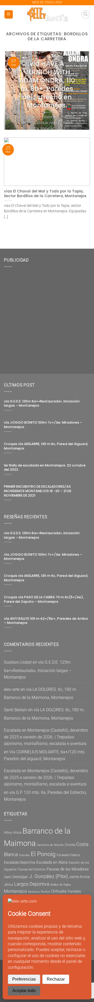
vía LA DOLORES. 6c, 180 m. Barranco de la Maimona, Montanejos (40, 693)
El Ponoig (43, 854)
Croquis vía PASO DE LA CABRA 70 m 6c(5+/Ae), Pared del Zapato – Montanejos (44, 599)
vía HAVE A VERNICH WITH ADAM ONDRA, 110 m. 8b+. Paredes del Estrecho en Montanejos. (47, 85)
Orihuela (59, 891)
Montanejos (15, 891)
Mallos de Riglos (60, 884)
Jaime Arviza (79, 877)
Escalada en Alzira (51, 862)
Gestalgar (20, 877)
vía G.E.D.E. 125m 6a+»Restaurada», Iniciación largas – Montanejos (42, 403)
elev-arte (12, 689)
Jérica (8, 884)
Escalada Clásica (68, 855)
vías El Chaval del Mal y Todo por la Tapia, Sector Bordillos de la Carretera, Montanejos (45, 193)
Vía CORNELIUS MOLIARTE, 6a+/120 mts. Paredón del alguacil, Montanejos (44, 755)
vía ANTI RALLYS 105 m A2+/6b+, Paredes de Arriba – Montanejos (46, 621)
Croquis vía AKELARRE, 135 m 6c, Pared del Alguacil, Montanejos (46, 446)
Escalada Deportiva (19, 862)
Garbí (7, 877)
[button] (8, 14)
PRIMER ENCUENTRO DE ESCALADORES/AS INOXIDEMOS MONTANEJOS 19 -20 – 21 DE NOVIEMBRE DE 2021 (37, 491)
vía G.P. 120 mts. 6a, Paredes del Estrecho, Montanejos (45, 796)
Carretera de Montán (50, 845)
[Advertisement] (47, 318)
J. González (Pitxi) (48, 876)
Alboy (8, 832)
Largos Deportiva (31, 884)
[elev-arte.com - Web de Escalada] (47, 14)
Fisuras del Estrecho (31, 869)
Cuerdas (24, 855)
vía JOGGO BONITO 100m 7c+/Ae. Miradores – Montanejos (43, 424)
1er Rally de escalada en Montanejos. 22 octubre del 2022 (45, 467)
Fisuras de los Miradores (68, 869)
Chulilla (70, 845)
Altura (17, 832)
